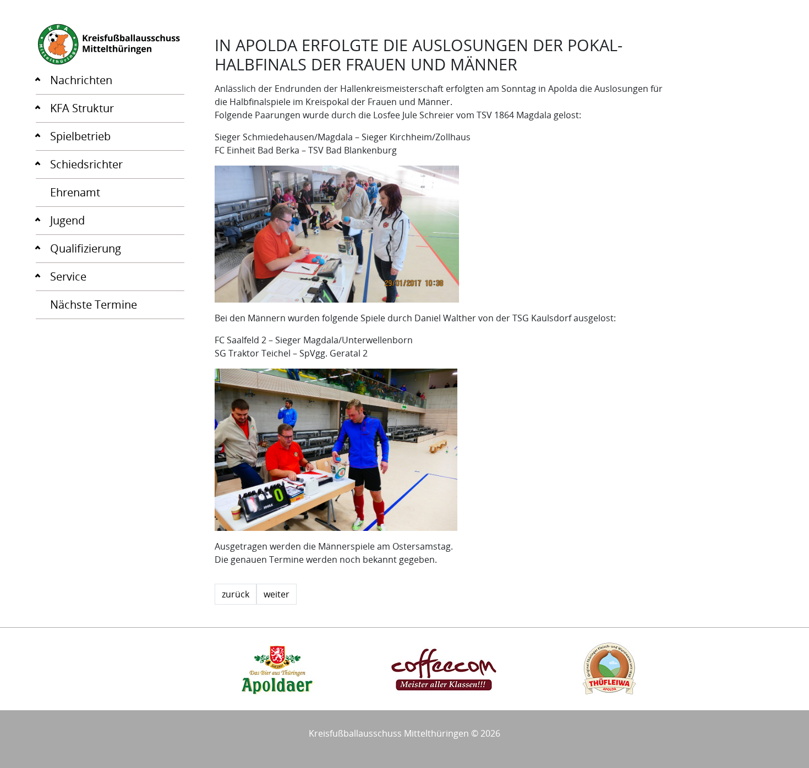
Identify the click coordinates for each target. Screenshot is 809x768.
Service (68, 276)
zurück (235, 594)
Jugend (67, 220)
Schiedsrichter (86, 164)
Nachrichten (81, 80)
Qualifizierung (85, 248)
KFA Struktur (82, 108)
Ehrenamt (75, 192)
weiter (276, 594)
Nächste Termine (93, 304)
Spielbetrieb (80, 136)
